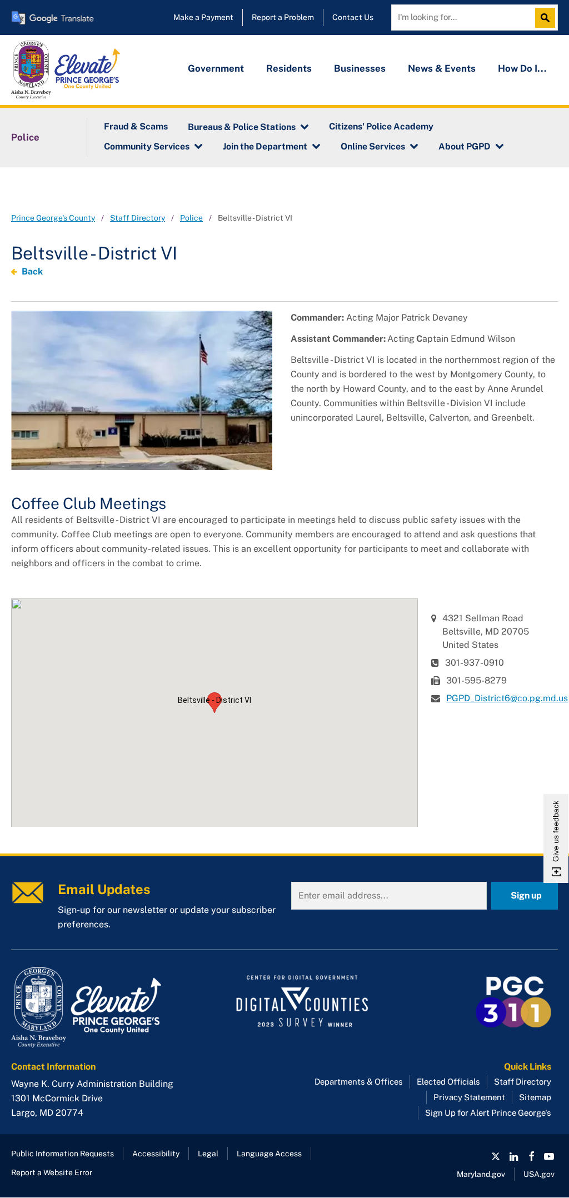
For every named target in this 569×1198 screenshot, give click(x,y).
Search (548, 18)
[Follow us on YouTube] (549, 1156)
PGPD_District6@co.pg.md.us (507, 698)
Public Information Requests (62, 1153)
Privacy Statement (469, 1097)
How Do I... (522, 68)
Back (32, 271)
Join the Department (265, 146)
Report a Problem (283, 17)
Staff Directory (137, 217)
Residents (289, 68)
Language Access (269, 1153)
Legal (208, 1153)
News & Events (442, 68)
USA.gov (539, 1174)
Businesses (360, 68)
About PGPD (464, 146)
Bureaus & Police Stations (242, 127)
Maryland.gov (481, 1174)
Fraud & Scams (136, 126)
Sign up (526, 895)
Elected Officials (448, 1081)
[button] (214, 702)
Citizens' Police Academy (381, 126)
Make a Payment (203, 17)
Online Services (373, 146)
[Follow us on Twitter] (496, 1156)
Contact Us (352, 17)
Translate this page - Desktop (52, 17)
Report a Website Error (51, 1172)
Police (25, 137)
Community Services (146, 146)
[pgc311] (97, 1007)
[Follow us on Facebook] (531, 1156)
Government (216, 68)
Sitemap (535, 1097)
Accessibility (155, 1153)
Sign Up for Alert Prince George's (488, 1112)
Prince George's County (53, 217)
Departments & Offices (359, 1081)
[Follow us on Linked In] (513, 1156)
